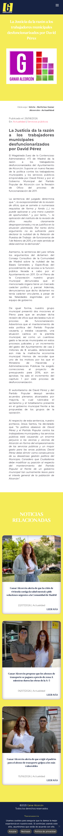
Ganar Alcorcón (35, 805)
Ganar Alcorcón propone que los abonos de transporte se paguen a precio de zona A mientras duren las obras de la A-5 (31, 677)
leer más (52, 609)
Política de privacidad (45, 831)
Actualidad (48, 110)
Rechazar (25, 831)
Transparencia (31, 816)
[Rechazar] (59, 826)
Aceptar (13, 831)
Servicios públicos (37, 121)
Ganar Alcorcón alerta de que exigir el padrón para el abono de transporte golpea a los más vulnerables (31, 763)
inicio (32, 107)
